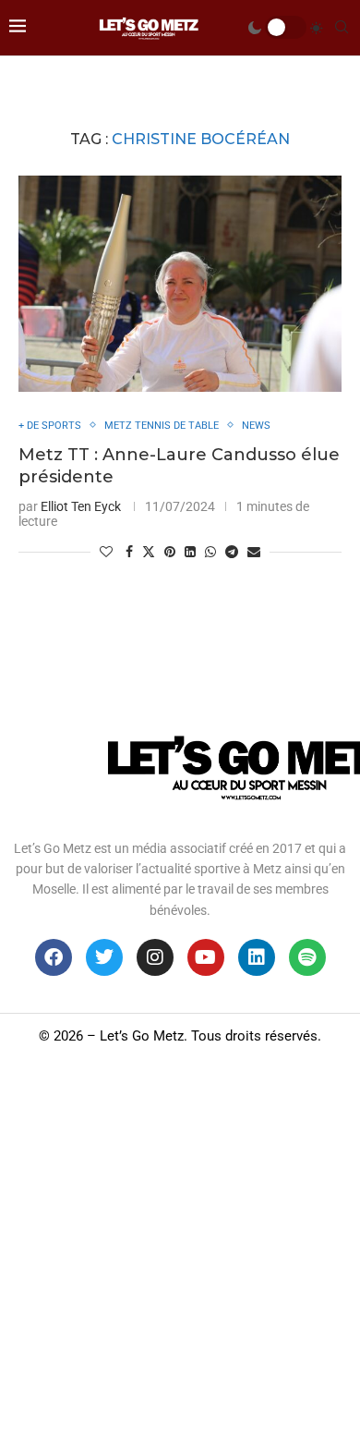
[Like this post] (106, 551)
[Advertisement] (180, 1247)
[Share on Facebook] (129, 551)
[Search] (341, 27)
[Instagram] (155, 957)
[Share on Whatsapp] (210, 551)
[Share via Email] (253, 551)
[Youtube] (205, 957)
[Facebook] (53, 957)
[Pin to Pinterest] (169, 551)
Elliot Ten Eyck (81, 506)
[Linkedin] (256, 957)
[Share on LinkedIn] (190, 551)
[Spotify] (307, 957)
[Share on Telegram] (231, 551)
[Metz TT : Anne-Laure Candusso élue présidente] (180, 283)
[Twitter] (104, 957)
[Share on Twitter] (148, 551)
